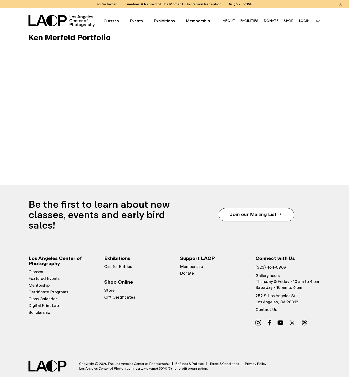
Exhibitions (164, 21)
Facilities (249, 21)
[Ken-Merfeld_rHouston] (58, 135)
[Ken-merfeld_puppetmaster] (58, 77)
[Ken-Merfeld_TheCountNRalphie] (233, 77)
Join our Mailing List (253, 214)
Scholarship (39, 312)
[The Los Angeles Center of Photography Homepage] (62, 21)
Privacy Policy (255, 363)
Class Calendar (42, 299)
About (229, 21)
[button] (318, 21)
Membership (198, 21)
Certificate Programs (48, 292)
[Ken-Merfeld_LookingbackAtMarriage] (174, 77)
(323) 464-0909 (270, 267)
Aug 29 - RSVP (240, 4)
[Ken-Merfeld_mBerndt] (174, 135)
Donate (271, 21)
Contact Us (266, 309)
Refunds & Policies (189, 363)
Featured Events (44, 278)
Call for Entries (118, 266)
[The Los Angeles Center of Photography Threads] (304, 322)
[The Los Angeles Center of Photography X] (292, 322)
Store (109, 290)
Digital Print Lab (43, 305)
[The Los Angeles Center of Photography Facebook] (269, 322)
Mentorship (39, 285)
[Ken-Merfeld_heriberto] (116, 135)
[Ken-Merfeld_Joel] (233, 135)
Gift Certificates (119, 297)
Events (136, 21)
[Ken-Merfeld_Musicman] (291, 77)
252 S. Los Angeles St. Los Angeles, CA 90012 (276, 298)
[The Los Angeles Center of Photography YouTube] (280, 322)
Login (304, 21)
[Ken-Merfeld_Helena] (116, 77)
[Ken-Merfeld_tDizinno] (291, 135)
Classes (111, 21)
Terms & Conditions (224, 363)
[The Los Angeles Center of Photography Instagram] (258, 322)
